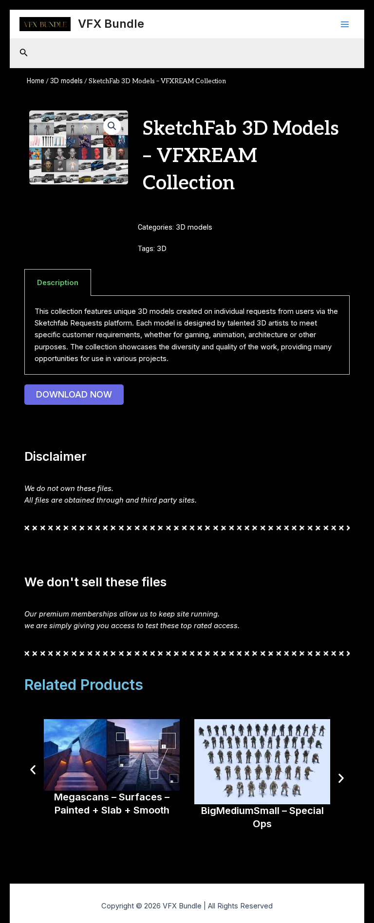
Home (35, 81)
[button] (112, 126)
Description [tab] (57, 282)
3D (162, 248)
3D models (66, 81)
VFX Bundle (111, 24)
